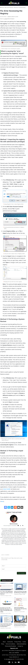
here (2, 501)
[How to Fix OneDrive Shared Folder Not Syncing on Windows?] (20, 602)
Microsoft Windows (9, 7)
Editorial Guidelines (21, 644)
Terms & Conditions (10, 644)
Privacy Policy (17, 641)
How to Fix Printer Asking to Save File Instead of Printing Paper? (6, 625)
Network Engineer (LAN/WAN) (10, 525)
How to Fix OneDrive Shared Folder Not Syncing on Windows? (20, 609)
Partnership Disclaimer (10, 646)
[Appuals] (14, 3)
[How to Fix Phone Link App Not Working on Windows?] (20, 586)
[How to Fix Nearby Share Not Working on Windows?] (20, 619)
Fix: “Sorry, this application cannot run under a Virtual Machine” (6, 593)
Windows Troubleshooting (19, 7)
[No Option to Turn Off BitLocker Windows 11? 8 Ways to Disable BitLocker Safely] (6, 602)
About (4, 641)
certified (5, 18)
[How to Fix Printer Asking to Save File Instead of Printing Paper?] (6, 619)
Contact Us (20, 646)
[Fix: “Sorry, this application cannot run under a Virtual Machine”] (6, 586)
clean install (6, 489)
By (1, 16)
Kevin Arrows (3, 16)
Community (10, 641)
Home (2, 7)
